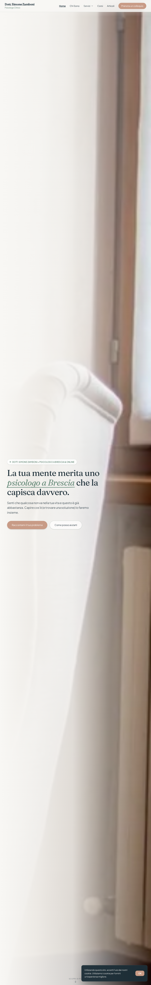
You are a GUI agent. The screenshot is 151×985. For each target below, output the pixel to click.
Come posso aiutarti (66, 525)
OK (139, 973)
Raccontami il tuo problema (27, 525)
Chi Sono (74, 5)
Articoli (110, 5)
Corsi (100, 5)
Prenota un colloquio (132, 5)
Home (62, 5)
